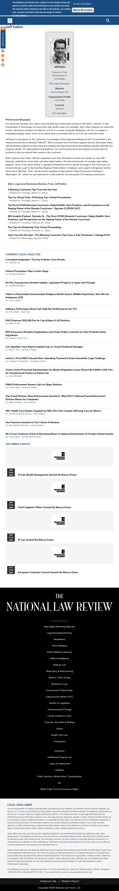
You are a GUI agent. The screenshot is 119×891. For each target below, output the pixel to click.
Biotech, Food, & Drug (59, 677)
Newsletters (59, 639)
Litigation (59, 770)
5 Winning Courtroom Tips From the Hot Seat (32, 189)
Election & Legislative (59, 703)
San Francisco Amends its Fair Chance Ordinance (32, 422)
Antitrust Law (59, 665)
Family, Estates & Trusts (59, 716)
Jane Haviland (30, 402)
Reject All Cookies (83, 10)
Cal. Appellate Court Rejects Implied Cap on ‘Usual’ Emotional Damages (44, 346)
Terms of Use (24, 811)
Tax (59, 782)
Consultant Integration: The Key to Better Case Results (35, 259)
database (29, 814)
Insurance (59, 751)
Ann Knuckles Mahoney (19, 425)
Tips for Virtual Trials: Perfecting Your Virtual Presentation (39, 197)
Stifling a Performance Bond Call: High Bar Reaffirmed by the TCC (41, 309)
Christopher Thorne (38, 361)
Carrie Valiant (39, 414)
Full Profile (59, 100)
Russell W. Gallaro (29, 387)
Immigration (59, 741)
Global (59, 728)
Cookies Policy (19, 15)
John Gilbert (14, 312)
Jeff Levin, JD (14, 263)
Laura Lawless (15, 300)
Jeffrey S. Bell (14, 323)
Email (61, 109)
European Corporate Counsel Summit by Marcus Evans (48, 572)
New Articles (3, 39)
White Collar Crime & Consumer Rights (59, 789)
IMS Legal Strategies (59, 83)
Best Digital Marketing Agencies (59, 626)
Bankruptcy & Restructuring (59, 671)
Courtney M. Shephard (18, 361)
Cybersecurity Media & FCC (59, 696)
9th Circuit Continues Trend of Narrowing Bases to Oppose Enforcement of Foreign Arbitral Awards (59, 434)
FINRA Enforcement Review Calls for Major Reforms (34, 384)
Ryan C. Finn (14, 350)
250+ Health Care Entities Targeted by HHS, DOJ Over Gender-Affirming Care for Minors (53, 410)
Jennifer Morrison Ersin (31, 437)
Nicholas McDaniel (17, 274)
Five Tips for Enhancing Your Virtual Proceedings (34, 227)
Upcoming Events (18, 444)
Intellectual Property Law (59, 757)
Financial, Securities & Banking (59, 722)
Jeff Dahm (59, 66)
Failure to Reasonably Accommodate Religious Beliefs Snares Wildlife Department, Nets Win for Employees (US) (57, 296)
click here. (88, 872)
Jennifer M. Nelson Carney (20, 414)
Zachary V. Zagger (29, 350)
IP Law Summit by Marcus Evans (36, 540)
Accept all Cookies (82, 3)
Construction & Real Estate (59, 690)
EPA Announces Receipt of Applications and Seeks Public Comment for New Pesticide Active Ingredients (56, 334)
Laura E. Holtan (37, 425)
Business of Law (60, 684)
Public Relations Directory (59, 652)
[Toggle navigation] (10, 20)
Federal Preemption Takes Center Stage (27, 271)
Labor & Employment (59, 763)
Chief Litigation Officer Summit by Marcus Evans (44, 507)
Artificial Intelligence (59, 658)
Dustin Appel (14, 437)
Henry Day (25, 312)
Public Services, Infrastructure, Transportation (59, 776)
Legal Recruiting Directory (59, 633)
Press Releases (59, 645)
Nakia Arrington (15, 402)
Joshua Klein (14, 387)
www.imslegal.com (59, 92)
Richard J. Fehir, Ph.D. (18, 338)
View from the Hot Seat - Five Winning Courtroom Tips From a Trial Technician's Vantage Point (59, 235)
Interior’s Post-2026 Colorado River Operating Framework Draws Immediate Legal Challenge (55, 358)
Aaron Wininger (15, 376)
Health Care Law (59, 735)
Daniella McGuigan (17, 286)
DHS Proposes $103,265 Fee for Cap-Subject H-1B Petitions (38, 320)
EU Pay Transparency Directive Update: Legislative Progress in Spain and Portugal (50, 282)
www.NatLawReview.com (91, 814)
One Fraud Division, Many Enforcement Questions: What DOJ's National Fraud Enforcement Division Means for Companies (55, 398)
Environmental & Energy (59, 709)
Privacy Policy (40, 811)
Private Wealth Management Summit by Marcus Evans (47, 475)
